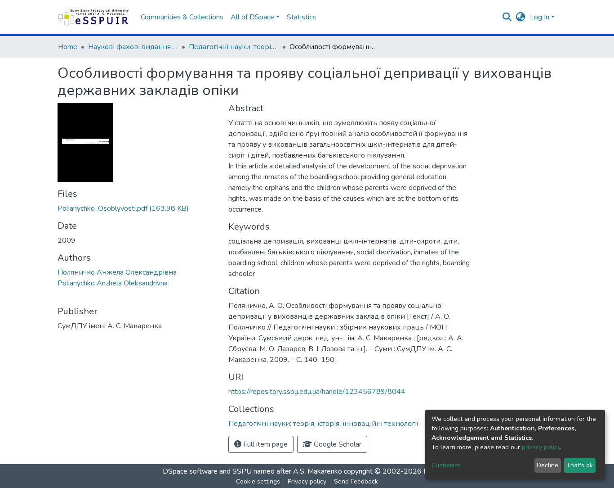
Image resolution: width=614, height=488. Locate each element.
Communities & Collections (182, 17)
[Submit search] (507, 17)
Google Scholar (336, 444)
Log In (539, 17)
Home (67, 47)
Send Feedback (356, 481)
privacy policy (541, 447)
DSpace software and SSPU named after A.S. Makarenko (252, 471)
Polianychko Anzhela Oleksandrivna (113, 283)
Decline (547, 465)
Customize (446, 465)
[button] (520, 17)
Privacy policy (307, 481)
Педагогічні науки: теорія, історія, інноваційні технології (234, 47)
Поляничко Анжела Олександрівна (117, 272)
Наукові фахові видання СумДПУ (133, 47)
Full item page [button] (264, 444)
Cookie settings (258, 481)
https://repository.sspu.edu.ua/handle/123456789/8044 (316, 392)
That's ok (579, 465)
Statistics (301, 17)
